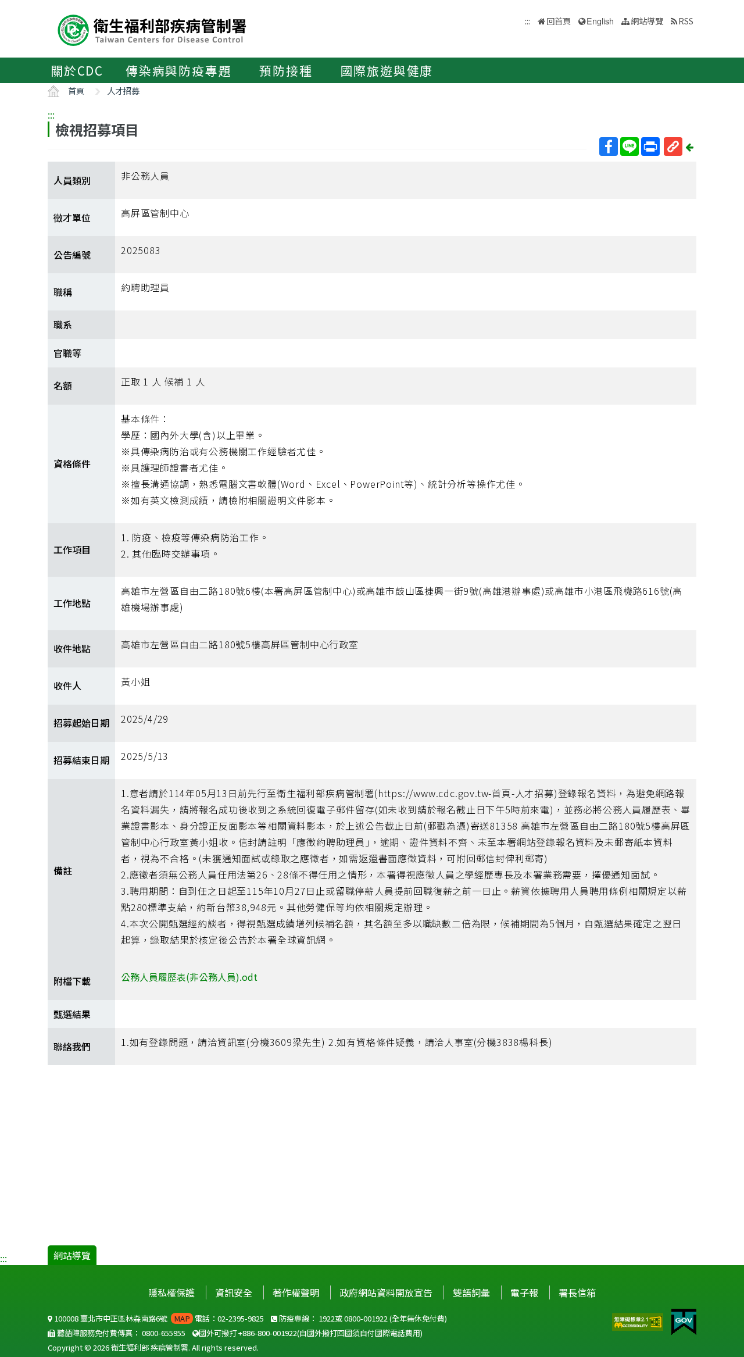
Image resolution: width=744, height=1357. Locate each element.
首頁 (76, 90)
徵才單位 (72, 217)
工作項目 (72, 549)
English (600, 21)
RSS (685, 21)
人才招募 (123, 90)
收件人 (67, 685)
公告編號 (72, 255)
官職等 (67, 353)
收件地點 (72, 648)
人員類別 (72, 180)
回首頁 (558, 21)
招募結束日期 (81, 760)
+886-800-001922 (267, 1332)
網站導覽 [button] (647, 21)
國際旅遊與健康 (387, 70)
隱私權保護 (171, 1292)
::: (51, 115)
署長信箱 (577, 1292)
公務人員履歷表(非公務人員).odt (189, 977)
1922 (327, 1318)
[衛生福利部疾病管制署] (152, 29)
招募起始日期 (81, 723)
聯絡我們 (72, 1047)
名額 (62, 385)
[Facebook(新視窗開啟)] (608, 146)
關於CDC (77, 70)
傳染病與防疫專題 (178, 70)
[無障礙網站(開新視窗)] (639, 1320)
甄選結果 (72, 1014)
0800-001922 (366, 1318)
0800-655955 (163, 1332)
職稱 (62, 292)
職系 (62, 324)
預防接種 (285, 70)
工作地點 (72, 603)
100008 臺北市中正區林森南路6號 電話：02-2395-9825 (158, 1318)
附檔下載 (72, 981)
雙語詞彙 (471, 1292)
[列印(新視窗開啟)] (650, 146)
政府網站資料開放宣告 (385, 1292)
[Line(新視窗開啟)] (629, 146)
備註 (62, 870)
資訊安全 (233, 1292)
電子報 (524, 1292)
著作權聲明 (296, 1292)
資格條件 (72, 463)
